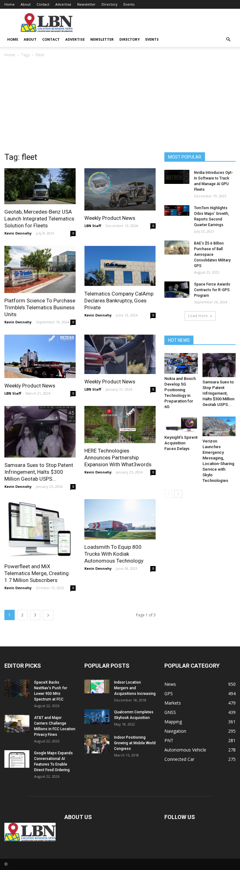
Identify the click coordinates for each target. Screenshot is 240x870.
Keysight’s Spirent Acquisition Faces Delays (181, 443)
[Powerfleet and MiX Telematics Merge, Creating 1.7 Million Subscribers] (40, 529)
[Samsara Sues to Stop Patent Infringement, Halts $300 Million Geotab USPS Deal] (40, 432)
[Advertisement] (120, 105)
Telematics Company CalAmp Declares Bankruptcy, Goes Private (118, 301)
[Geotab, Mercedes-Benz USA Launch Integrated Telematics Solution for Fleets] (40, 186)
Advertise (63, 4)
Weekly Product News (109, 218)
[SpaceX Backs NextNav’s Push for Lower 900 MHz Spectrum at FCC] (16, 688)
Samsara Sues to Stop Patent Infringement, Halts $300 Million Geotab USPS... (38, 472)
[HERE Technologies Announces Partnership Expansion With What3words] (120, 424)
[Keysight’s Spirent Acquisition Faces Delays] (181, 424)
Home (9, 4)
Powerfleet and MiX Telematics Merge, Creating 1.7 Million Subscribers (36, 573)
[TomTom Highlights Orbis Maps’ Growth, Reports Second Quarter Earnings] (176, 210)
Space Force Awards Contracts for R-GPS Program (212, 290)
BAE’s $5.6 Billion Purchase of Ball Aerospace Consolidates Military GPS (212, 254)
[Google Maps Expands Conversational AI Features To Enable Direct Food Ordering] (16, 759)
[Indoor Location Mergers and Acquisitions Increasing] (96, 686)
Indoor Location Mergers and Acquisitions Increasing (135, 688)
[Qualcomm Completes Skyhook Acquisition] (96, 716)
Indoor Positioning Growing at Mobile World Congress (135, 743)
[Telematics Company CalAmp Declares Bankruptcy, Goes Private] (120, 266)
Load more (198, 315)
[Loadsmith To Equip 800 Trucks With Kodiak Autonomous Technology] (120, 519)
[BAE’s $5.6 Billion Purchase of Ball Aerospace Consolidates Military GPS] (176, 247)
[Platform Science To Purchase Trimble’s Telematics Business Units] (40, 269)
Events (128, 4)
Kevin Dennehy (18, 233)
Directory (110, 4)
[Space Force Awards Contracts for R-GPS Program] (176, 289)
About (26, 4)
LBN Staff (92, 225)
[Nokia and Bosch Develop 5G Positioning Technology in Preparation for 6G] (181, 363)
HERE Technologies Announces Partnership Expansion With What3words (118, 458)
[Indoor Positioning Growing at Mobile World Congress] (96, 744)
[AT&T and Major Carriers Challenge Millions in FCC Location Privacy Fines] (16, 723)
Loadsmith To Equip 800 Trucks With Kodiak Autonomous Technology (113, 554)
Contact (43, 4)
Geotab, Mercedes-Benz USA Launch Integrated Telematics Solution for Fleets (39, 219)
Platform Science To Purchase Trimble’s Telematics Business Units (39, 307)
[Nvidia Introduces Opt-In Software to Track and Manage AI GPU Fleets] (176, 177)
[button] (228, 40)
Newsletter (86, 4)
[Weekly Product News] (120, 189)
